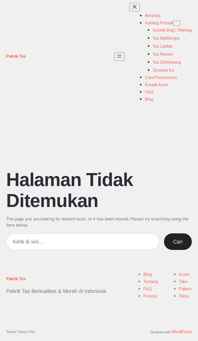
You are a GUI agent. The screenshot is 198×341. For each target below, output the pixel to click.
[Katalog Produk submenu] (176, 23)
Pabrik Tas (16, 56)
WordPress (182, 332)
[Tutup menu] (134, 7)
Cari (178, 241)
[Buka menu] (119, 56)
